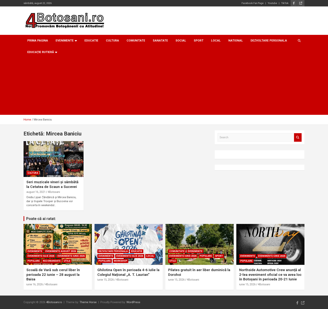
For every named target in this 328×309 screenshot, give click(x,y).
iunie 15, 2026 (105, 279)
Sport (198, 40)
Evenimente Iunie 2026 (71, 256)
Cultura (112, 40)
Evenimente (65, 40)
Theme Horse (88, 302)
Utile (67, 261)
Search (298, 137)
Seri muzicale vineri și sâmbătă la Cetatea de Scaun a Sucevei (52, 184)
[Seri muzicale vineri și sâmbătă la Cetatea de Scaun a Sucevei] (53, 159)
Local (216, 40)
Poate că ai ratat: (41, 218)
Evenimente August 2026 (60, 251)
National (235, 40)
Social (181, 40)
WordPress (133, 302)
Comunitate (136, 40)
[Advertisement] (164, 86)
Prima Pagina (37, 40)
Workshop (120, 261)
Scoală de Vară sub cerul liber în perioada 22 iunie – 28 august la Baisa (53, 274)
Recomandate (52, 261)
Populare (34, 261)
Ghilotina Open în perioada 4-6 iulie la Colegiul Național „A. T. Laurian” (128, 272)
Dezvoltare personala (269, 40)
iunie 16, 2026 (34, 284)
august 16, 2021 (36, 191)
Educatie (91, 40)
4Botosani (54, 191)
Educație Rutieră (40, 52)
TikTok (285, 3)
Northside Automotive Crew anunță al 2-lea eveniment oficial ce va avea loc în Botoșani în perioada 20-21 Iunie (270, 274)
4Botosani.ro (54, 302)
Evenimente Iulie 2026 (41, 256)
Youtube (272, 3)
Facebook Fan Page (252, 3)
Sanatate (160, 40)
